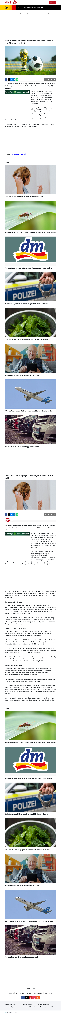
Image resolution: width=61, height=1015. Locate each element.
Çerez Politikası (48, 993)
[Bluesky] (11, 79)
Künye (17, 993)
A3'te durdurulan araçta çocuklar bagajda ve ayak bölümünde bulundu (33, 7)
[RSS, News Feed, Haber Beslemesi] (38, 997)
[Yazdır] (45, 79)
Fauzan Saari (15, 154)
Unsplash (23, 154)
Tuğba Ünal (14, 521)
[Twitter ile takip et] (27, 997)
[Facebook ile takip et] (23, 997)
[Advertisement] (30, 26)
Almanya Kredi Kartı (45, 1004)
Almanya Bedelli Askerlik (29, 1007)
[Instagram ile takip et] (34, 997)
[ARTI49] (11, 2)
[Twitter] (9, 79)
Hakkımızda (11, 993)
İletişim (22, 993)
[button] (48, 79)
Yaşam (15, 13)
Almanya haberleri (10, 1004)
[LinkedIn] (14, 79)
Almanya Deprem (10, 1007)
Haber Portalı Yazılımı (12, 1012)
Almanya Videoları (27, 1004)
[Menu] (51, 2)
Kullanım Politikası (38, 993)
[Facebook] (6, 79)
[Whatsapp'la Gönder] (17, 79)
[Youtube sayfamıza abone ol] (30, 997)
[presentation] (10, 7)
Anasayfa (9, 13)
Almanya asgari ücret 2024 (46, 1007)
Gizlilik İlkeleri (29, 993)
